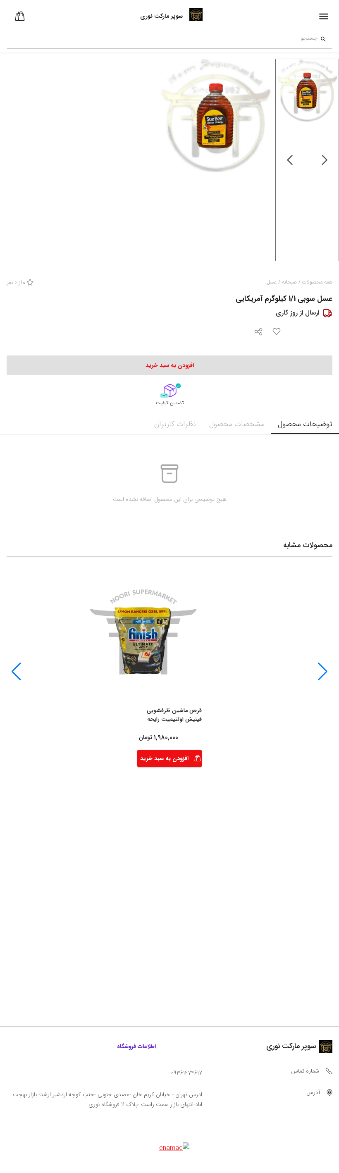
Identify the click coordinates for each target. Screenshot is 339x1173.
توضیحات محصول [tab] (305, 424)
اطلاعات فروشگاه (136, 1046)
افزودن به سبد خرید (164, 758)
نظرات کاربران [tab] (175, 424)
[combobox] (162, 39)
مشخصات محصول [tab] (237, 424)
